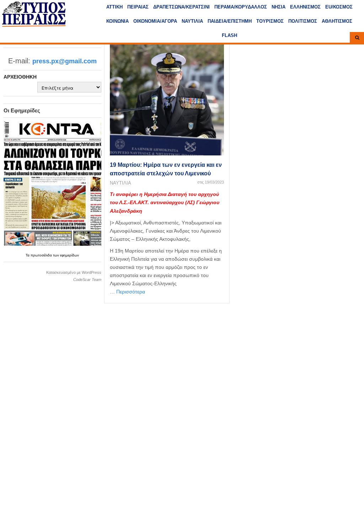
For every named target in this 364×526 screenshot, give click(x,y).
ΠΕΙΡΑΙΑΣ (138, 7)
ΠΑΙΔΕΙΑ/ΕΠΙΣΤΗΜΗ (230, 21)
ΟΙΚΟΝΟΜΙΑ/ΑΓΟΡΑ (155, 21)
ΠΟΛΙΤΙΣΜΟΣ (302, 21)
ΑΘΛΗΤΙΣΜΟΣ (337, 21)
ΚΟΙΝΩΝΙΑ (117, 21)
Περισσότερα (130, 291)
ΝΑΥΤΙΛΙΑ (192, 21)
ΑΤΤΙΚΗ (114, 7)
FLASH (229, 35)
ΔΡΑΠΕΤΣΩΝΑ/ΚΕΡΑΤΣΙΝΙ (181, 7)
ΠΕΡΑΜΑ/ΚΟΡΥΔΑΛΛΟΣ (240, 7)
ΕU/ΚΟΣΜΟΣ (339, 7)
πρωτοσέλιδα (42, 255)
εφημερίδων (69, 255)
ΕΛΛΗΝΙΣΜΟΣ (305, 7)
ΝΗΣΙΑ (278, 7)
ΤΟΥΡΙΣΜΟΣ (270, 21)
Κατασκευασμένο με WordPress (73, 272)
